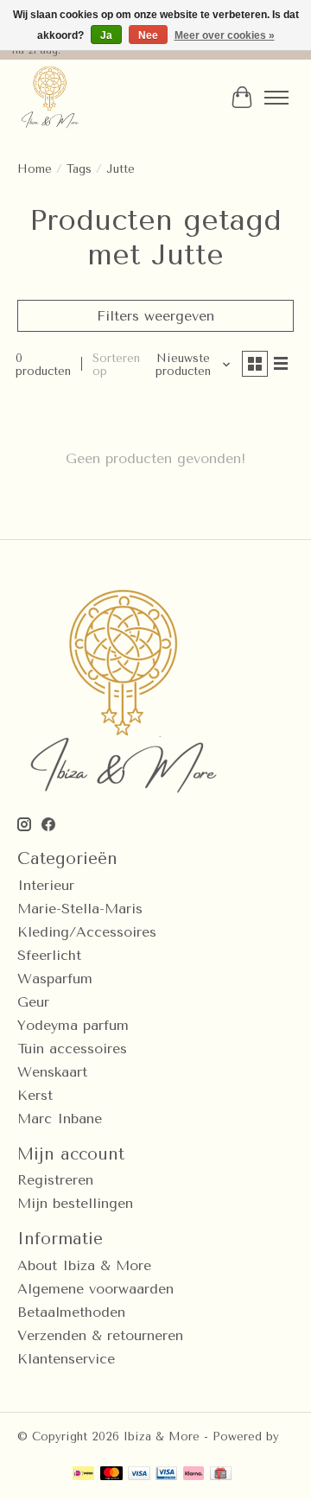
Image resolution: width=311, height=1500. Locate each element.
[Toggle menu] (276, 97)
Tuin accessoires (72, 1048)
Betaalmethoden (71, 1312)
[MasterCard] (111, 1474)
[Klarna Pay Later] (193, 1474)
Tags (79, 168)
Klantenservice (66, 1359)
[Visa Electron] (166, 1474)
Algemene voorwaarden (95, 1289)
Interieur (45, 885)
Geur (33, 1002)
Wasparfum (54, 978)
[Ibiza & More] (49, 97)
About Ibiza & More (84, 1265)
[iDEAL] (83, 1474)
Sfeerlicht (49, 955)
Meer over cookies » (225, 35)
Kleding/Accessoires (86, 932)
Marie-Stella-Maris (80, 908)
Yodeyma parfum (73, 1025)
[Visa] (139, 1474)
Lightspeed (48, 1449)
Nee (148, 35)
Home (34, 168)
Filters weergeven (155, 316)
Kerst (35, 1095)
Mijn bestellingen (75, 1203)
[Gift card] (221, 1474)
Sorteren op (116, 365)
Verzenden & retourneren (100, 1335)
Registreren (55, 1180)
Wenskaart (52, 1072)
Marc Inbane (59, 1118)
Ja (106, 35)
